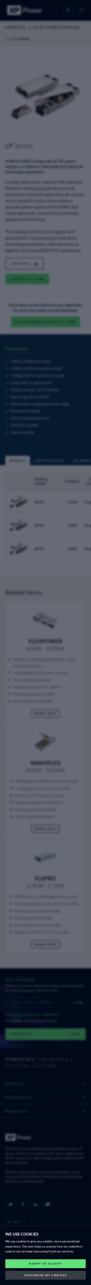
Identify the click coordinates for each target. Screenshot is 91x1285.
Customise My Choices (45, 1275)
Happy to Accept (45, 1263)
